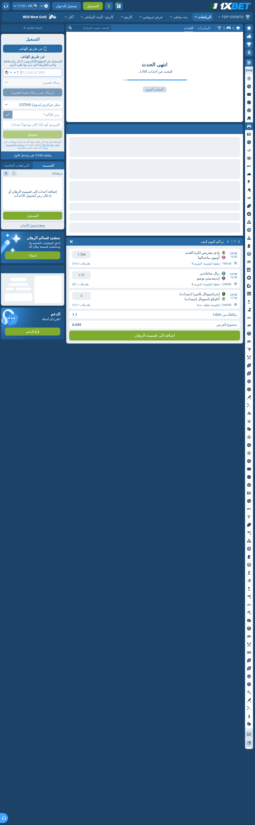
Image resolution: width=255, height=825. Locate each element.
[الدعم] (6, 6)
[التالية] (228, 242)
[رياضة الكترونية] (229, 28)
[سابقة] (239, 242)
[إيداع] (109, 6)
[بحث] (70, 28)
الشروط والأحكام (51, 144)
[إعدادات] (44, 6)
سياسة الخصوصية (14, 144)
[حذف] (71, 242)
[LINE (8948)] (238, 28)
